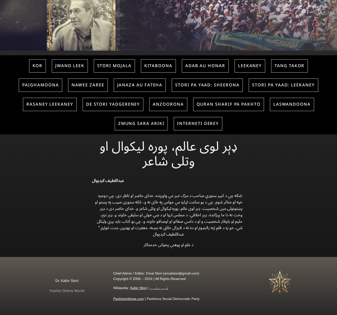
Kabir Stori (138, 288)
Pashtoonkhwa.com (128, 299)
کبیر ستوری (159, 288)
